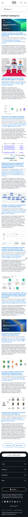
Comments (22, 41)
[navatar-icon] (25, 2)
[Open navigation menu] (2, 3)
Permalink (14, 41)
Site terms (9, 510)
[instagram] (10, 502)
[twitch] (12, 502)
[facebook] (5, 502)
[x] (2, 502)
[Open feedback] (26, 258)
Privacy (3, 510)
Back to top (13, 506)
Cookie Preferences (18, 510)
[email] (20, 502)
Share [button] (4, 43)
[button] (8, 9)
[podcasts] (17, 502)
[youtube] (15, 502)
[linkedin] (7, 502)
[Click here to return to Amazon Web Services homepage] (14, 2)
